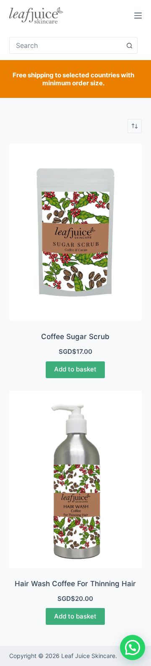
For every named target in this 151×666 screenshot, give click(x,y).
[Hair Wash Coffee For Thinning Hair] (75, 479)
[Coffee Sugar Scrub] (75, 232)
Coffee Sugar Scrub (75, 336)
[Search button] (129, 45)
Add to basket (75, 369)
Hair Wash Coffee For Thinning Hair (75, 583)
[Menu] (138, 15)
